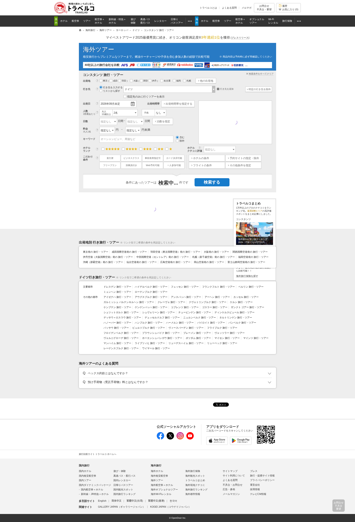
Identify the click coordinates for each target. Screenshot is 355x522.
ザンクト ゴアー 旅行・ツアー (247, 307)
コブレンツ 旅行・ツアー (185, 307)
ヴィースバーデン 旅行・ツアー (186, 327)
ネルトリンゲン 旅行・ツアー (235, 317)
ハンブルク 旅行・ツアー (149, 322)
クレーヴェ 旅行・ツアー (171, 302)
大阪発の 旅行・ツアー (216, 251)
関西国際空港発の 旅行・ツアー (250, 251)
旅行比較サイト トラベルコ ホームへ (97, 454)
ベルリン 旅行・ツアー (251, 286)
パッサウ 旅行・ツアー (116, 327)
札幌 (189, 80)
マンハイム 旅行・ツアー (117, 343)
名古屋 (167, 80)
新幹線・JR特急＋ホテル (95, 494)
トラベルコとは (208, 8)
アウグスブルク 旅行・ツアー (151, 297)
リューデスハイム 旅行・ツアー (186, 343)
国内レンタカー (122, 480)
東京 (105, 80)
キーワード (89, 139)
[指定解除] (213, 89)
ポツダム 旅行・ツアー (198, 338)
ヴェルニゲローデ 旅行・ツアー (121, 338)
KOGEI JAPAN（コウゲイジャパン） (170, 506)
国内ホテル (85, 471)
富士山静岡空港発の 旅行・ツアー (246, 262)
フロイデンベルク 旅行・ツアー (121, 333)
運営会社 (255, 484)
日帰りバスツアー (123, 485)
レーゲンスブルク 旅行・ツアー (121, 348)
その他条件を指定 (240, 165)
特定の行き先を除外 (260, 89)
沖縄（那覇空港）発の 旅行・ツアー (103, 262)
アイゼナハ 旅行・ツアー (117, 297)
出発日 (86, 103)
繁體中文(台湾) (135, 500)
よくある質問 (229, 8)
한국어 (173, 500)
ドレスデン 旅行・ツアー (117, 286)
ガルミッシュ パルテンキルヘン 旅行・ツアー (129, 302)
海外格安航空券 (159, 475)
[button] (177, 373)
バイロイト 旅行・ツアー (211, 322)
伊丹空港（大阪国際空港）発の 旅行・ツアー (108, 257)
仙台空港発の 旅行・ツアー (142, 262)
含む (182, 137)
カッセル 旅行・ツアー (246, 297)
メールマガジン (231, 494)
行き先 (86, 89)
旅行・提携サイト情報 (262, 475)
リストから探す (111, 90)
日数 (85, 121)
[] (240, 37)
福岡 (178, 80)
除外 (182, 140)
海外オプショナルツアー (164, 489)
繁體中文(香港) (156, 500)
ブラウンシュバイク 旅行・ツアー (161, 333)
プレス (253, 471)
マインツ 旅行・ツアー (256, 338)
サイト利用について (234, 475)
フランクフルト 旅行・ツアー (218, 286)
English (102, 500)
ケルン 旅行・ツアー (241, 302)
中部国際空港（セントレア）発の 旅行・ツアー (162, 257)
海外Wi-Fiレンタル (161, 494)
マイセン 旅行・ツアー (227, 338)
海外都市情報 (192, 494)
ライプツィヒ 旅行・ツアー (150, 343)
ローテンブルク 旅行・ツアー (151, 291)
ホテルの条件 (201, 158)
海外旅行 (156, 465)
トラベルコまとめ (195, 480)
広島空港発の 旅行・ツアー (175, 262)
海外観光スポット (195, 475)
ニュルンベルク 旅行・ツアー (199, 317)
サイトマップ (230, 471)
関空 (146, 80)
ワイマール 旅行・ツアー (156, 348)
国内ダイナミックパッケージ (95, 485)
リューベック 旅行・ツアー (222, 343)
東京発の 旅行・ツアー (95, 251)
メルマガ (246, 8)
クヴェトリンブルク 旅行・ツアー (207, 302)
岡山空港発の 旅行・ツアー (209, 262)
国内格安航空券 (87, 475)
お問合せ (264, 8)
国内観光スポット (123, 489)
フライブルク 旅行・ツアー (222, 327)
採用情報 (255, 489)
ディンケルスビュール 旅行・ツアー (234, 312)
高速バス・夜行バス (124, 475)
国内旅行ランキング (124, 494)
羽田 (124, 80)
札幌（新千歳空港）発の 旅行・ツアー (213, 257)
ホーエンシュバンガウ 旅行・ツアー (162, 338)
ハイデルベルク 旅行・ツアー (151, 286)
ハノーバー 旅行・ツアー (117, 322)
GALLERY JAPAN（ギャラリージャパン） (121, 506)
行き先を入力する (113, 87)
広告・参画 (229, 489)
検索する (212, 182)
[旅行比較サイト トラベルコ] (80, 30)
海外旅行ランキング (196, 489)
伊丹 (154, 80)
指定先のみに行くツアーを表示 (146, 96)
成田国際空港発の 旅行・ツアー (129, 251)
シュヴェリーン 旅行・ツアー (158, 312)
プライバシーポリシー (262, 480)
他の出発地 (206, 80)
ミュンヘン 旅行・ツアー (117, 291)
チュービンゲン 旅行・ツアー (194, 312)
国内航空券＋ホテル (92, 489)
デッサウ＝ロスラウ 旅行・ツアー (122, 317)
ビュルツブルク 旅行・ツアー (148, 327)
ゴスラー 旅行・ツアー (214, 307)
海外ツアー (98, 49)
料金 (87, 130)
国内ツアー (85, 480)
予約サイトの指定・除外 (244, 158)
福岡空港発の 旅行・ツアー (253, 257)
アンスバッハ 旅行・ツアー (186, 297)
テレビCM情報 (258, 494)
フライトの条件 (202, 165)
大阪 (135, 80)
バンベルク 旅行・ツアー (242, 322)
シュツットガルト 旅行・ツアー (121, 312)
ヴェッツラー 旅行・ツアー (229, 333)
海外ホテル (157, 471)
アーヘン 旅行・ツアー (217, 297)
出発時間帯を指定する (179, 103)
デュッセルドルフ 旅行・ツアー (162, 317)
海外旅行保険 (192, 471)
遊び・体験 (119, 471)
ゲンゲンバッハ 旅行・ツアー (151, 307)
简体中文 (116, 500)
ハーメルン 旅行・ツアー (180, 322)
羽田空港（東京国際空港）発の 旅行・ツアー (175, 251)
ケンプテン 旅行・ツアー (117, 307)
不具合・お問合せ (232, 484)
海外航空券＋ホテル (162, 485)
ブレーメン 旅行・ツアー (197, 333)
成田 (115, 80)
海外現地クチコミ (195, 485)
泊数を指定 (163, 121)
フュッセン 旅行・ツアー (185, 286)
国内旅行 (84, 465)
